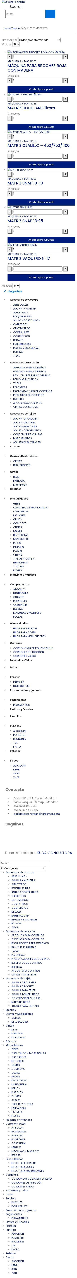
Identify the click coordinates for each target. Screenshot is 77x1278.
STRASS (17, 554)
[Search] (50, 14)
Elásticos (15, 489)
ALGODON (19, 731)
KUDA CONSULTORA (54, 852)
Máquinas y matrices (23, 574)
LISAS (16, 477)
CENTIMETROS (21, 328)
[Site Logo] (13, 2)
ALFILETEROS (20, 312)
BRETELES (18, 399)
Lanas (14, 667)
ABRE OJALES (20, 304)
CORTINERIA (20, 605)
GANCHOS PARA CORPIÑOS (29, 371)
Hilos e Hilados (19, 623)
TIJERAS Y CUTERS (24, 558)
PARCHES (18, 682)
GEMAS (17, 519)
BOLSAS (17, 616)
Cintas (14, 472)
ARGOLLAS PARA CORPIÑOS (29, 367)
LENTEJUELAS (20, 535)
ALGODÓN (19, 765)
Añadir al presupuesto (41, 89)
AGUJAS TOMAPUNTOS (27, 430)
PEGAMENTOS (21, 705)
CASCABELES (20, 511)
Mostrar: (7, 44)
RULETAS (18, 352)
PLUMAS (18, 551)
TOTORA (18, 566)
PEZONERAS (20, 387)
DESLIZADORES (21, 465)
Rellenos (15, 751)
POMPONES (20, 601)
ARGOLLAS (19, 589)
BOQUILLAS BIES (22, 316)
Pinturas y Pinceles (21, 709)
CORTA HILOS (21, 332)
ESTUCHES (19, 515)
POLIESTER (19, 735)
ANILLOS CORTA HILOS (26, 320)
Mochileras (20, 484)
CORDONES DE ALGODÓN (28, 652)
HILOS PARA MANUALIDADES (29, 636)
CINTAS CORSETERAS (25, 407)
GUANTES (18, 597)
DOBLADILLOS (21, 686)
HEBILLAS (18, 609)
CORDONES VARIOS (25, 656)
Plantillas (15, 716)
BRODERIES (19, 739)
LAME (16, 769)
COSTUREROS (21, 336)
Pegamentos (18, 700)
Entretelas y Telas (21, 660)
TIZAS (16, 356)
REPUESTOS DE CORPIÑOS (28, 395)
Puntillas (15, 726)
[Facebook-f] (9, 834)
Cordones (16, 643)
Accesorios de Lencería (24, 362)
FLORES (17, 570)
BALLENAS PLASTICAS (25, 379)
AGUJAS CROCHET (24, 422)
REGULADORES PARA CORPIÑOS (31, 375)
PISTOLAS (19, 547)
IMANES (17, 531)
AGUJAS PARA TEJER (25, 426)
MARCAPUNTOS (22, 438)
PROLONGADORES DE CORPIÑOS (32, 391)
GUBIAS (17, 527)
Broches (15, 446)
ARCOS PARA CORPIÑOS (27, 403)
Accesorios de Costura (24, 299)
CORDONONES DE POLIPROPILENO (33, 648)
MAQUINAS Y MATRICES (27, 613)
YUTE (16, 777)
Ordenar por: (10, 40)
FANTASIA (19, 481)
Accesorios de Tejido (23, 413)
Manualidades (19, 498)
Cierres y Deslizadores (23, 456)
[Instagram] (19, 834)
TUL (15, 743)
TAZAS (17, 383)
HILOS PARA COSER (24, 632)
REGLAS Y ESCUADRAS (26, 348)
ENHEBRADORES (22, 344)
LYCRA (17, 746)
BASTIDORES (20, 593)
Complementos (20, 584)
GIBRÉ (16, 503)
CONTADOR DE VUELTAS (27, 434)
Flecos (14, 760)
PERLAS (17, 543)
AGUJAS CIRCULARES (25, 418)
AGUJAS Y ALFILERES (25, 308)
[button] (14, 6)
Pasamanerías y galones (25, 690)
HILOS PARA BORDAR (25, 628)
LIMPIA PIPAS (20, 562)
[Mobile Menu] (6, 23)
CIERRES (18, 461)
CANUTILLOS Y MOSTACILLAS (30, 507)
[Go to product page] (41, 52)
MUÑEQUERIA (20, 539)
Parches (15, 677)
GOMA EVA (19, 523)
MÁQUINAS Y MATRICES (22, 61)
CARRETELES (20, 324)
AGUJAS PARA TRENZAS (27, 442)
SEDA (16, 773)
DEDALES (18, 340)
